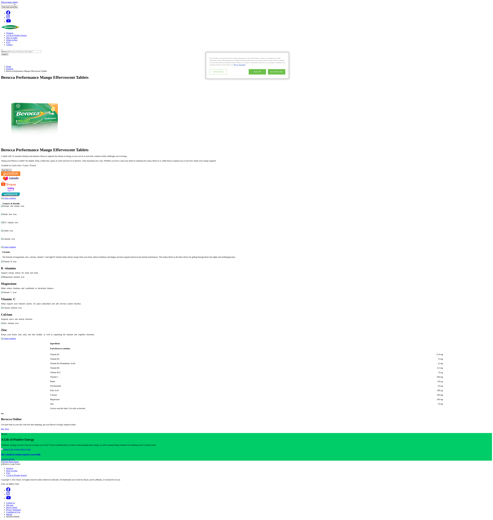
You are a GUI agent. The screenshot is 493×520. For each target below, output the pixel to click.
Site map (9, 505)
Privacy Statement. (240, 65)
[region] (247, 65)
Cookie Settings (218, 71)
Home (8, 66)
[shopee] (8, 186)
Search (4, 51)
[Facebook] (8, 13)
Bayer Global (11, 507)
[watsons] (10, 196)
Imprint (9, 514)
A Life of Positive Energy (16, 35)
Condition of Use (13, 512)
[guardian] (10, 175)
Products (9, 33)
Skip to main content (9, 2)
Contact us (10, 503)
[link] (246, 454)
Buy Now (5, 170)
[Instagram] (8, 17)
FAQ (8, 42)
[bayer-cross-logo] (4, 62)
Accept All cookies (276, 71)
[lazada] (10, 180)
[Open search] (2, 49)
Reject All (257, 71)
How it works (11, 38)
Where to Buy (12, 40)
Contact (9, 45)
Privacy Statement (13, 510)
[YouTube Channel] (8, 22)
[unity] (10, 191)
